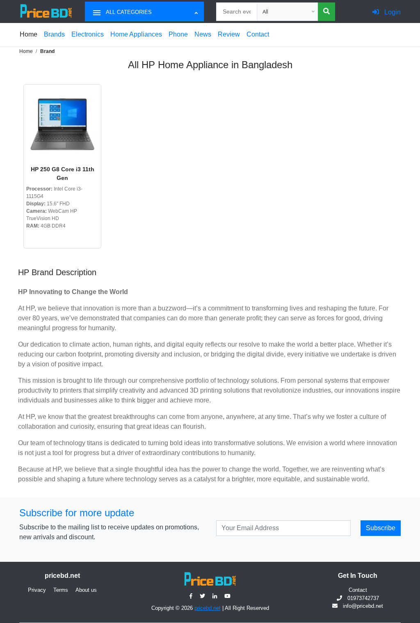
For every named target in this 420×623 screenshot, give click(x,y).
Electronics (87, 34)
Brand (47, 51)
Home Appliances (136, 34)
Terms (60, 590)
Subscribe (380, 527)
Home (28, 34)
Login (392, 12)
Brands (54, 34)
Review (229, 34)
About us (86, 590)
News (202, 34)
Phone (178, 34)
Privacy (37, 590)
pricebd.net (207, 608)
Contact (258, 34)
